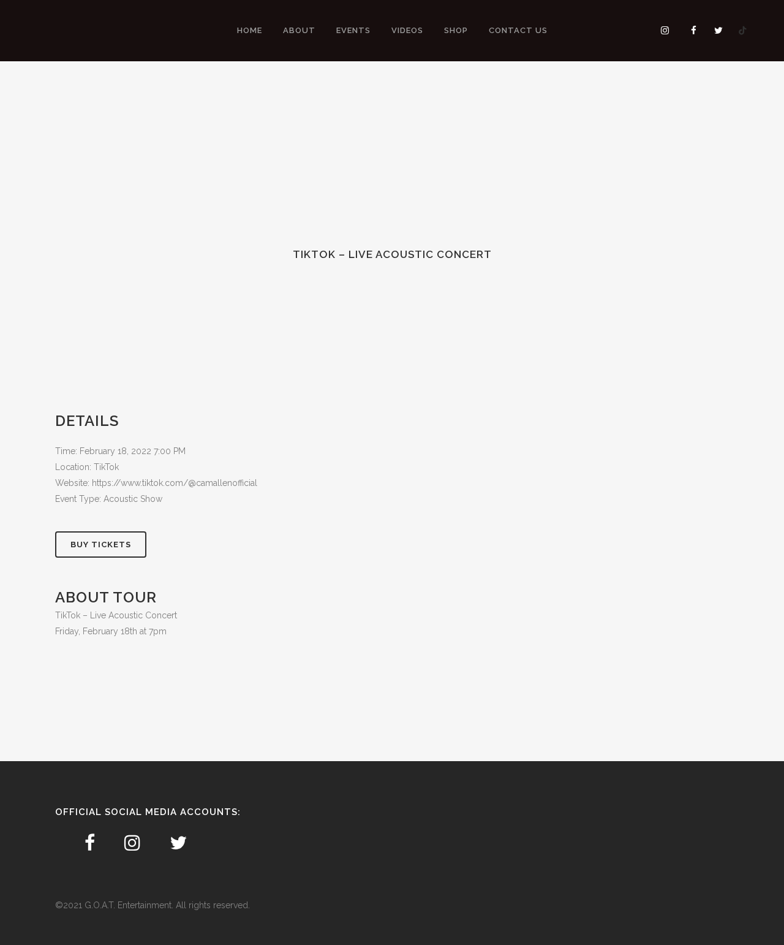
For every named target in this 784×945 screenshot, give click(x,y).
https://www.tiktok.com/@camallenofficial (174, 483)
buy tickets (100, 544)
